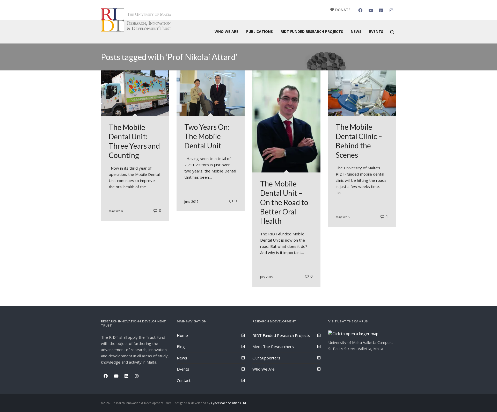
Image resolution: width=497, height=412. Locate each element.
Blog (181, 346)
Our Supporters (266, 357)
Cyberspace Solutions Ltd (228, 403)
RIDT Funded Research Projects (281, 335)
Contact (184, 380)
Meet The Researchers (273, 346)
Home (182, 335)
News (182, 357)
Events (183, 369)
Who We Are (263, 369)
